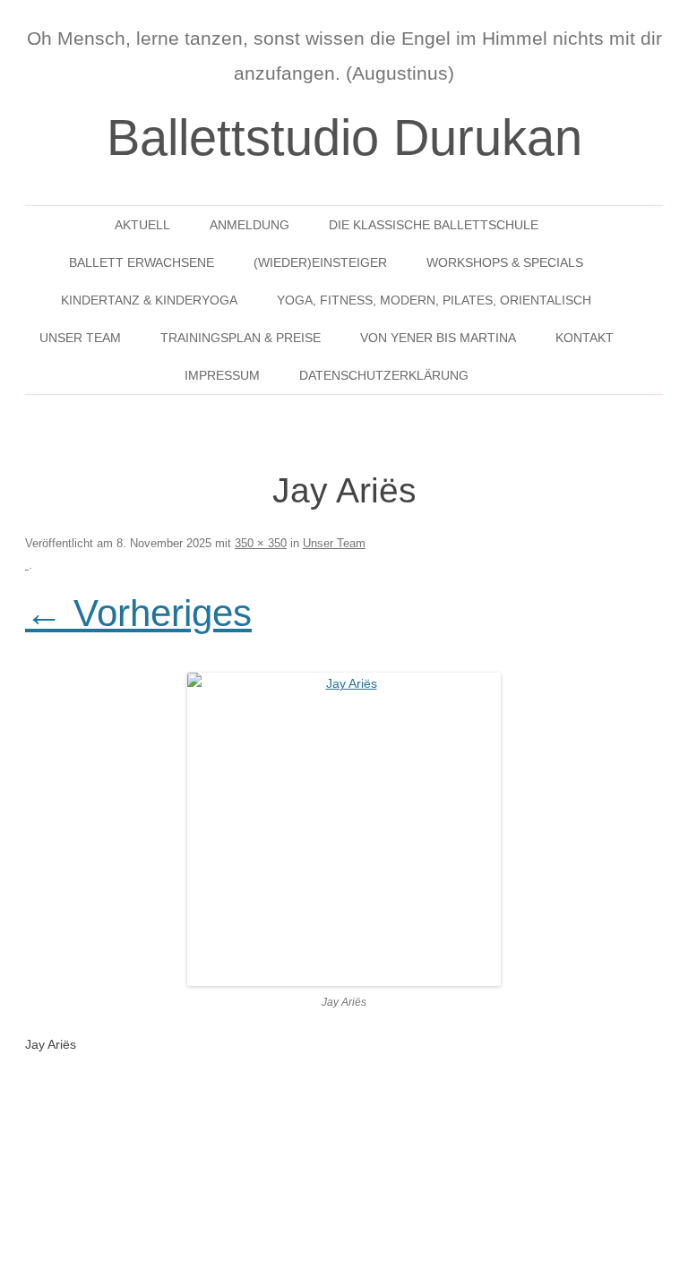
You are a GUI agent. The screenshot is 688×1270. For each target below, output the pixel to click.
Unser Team (80, 337)
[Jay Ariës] (344, 829)
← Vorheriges (138, 613)
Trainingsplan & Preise (240, 337)
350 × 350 (261, 543)
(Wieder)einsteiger (320, 262)
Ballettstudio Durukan (344, 137)
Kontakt (584, 337)
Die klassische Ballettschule (433, 225)
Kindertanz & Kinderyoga (149, 300)
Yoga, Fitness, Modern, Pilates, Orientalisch (434, 300)
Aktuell (142, 225)
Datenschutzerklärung (384, 375)
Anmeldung (249, 225)
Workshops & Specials (504, 262)
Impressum (222, 375)
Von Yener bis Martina (438, 337)
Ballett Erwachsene (141, 262)
